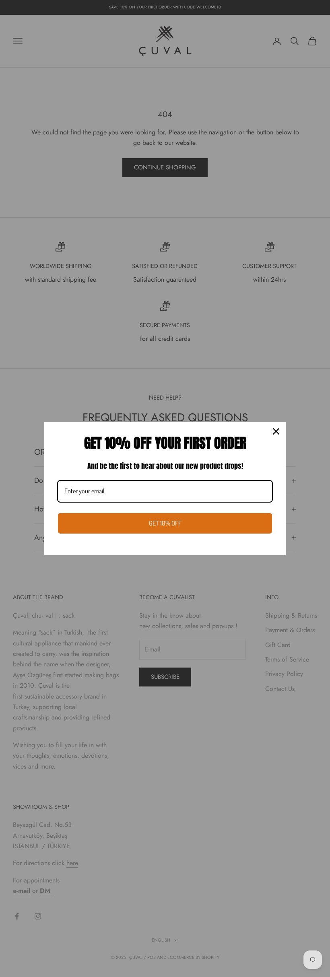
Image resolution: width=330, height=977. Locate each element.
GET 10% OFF (165, 523)
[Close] (276, 431)
